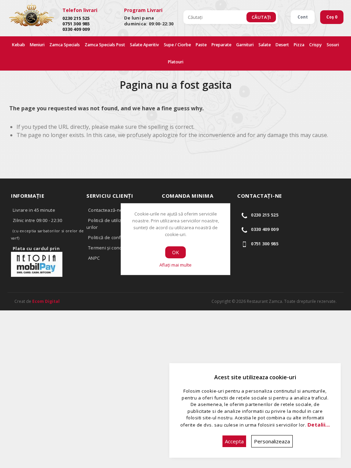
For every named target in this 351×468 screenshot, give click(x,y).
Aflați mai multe (175, 265)
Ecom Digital (46, 301)
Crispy (315, 45)
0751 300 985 (76, 24)
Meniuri (37, 45)
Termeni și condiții (108, 248)
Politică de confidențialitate (117, 237)
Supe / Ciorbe (177, 45)
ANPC (94, 258)
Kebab (18, 45)
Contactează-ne (105, 210)
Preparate (221, 45)
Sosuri (333, 45)
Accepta (234, 441)
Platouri (175, 62)
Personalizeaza (272, 441)
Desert (282, 45)
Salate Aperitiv (144, 45)
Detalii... (318, 424)
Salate (264, 45)
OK (175, 252)
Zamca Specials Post (105, 45)
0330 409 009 (76, 29)
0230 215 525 (76, 18)
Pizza (299, 45)
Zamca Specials (64, 45)
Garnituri (245, 45)
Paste (201, 45)
